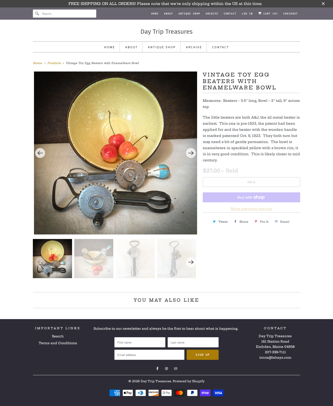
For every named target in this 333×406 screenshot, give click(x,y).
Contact (230, 13)
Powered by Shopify (189, 381)
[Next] (191, 153)
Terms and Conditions (58, 343)
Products (54, 63)
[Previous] (40, 153)
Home (155, 13)
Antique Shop (189, 13)
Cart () (270, 13)
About (168, 13)
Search (58, 336)
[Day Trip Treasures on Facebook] (157, 369)
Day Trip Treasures (156, 381)
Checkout (290, 13)
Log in (247, 13)
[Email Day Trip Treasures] (176, 369)
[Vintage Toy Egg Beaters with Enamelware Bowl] (115, 153)
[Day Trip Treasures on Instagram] (166, 369)
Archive (212, 13)
